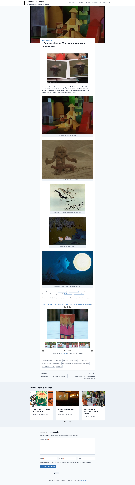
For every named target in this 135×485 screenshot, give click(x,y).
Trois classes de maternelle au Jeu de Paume (91, 411)
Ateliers (88, 2)
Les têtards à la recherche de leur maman (72, 363)
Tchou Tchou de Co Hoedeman (82, 304)
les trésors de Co (62, 292)
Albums (105, 2)
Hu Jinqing (65, 360)
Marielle (45, 50)
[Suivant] (92, 350)
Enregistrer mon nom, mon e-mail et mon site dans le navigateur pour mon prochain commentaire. (66, 462)
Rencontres (94, 2)
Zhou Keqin (59, 366)
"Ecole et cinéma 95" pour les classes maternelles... (57, 304)
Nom (42, 458)
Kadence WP (82, 480)
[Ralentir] (65, 307)
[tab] (64, 421)
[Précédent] (43, 350)
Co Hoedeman (68, 294)
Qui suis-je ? (72, 2)
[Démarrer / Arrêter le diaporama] (67, 307)
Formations (81, 2)
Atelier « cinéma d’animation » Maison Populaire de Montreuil (84, 376)
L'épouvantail (73, 360)
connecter (64, 353)
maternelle (86, 363)
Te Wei (52, 366)
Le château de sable (83, 360)
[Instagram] (57, 473)
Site (80, 458)
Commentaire (44, 439)
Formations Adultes (47, 40)
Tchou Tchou (45, 366)
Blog (100, 2)
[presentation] (41, 398)
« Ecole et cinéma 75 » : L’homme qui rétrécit (52, 375)
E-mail (61, 458)
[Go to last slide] (33, 405)
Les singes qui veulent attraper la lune (51, 363)
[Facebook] (55, 473)
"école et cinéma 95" (47, 360)
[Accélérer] (70, 307)
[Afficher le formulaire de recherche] (110, 3)
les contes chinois (79, 294)
